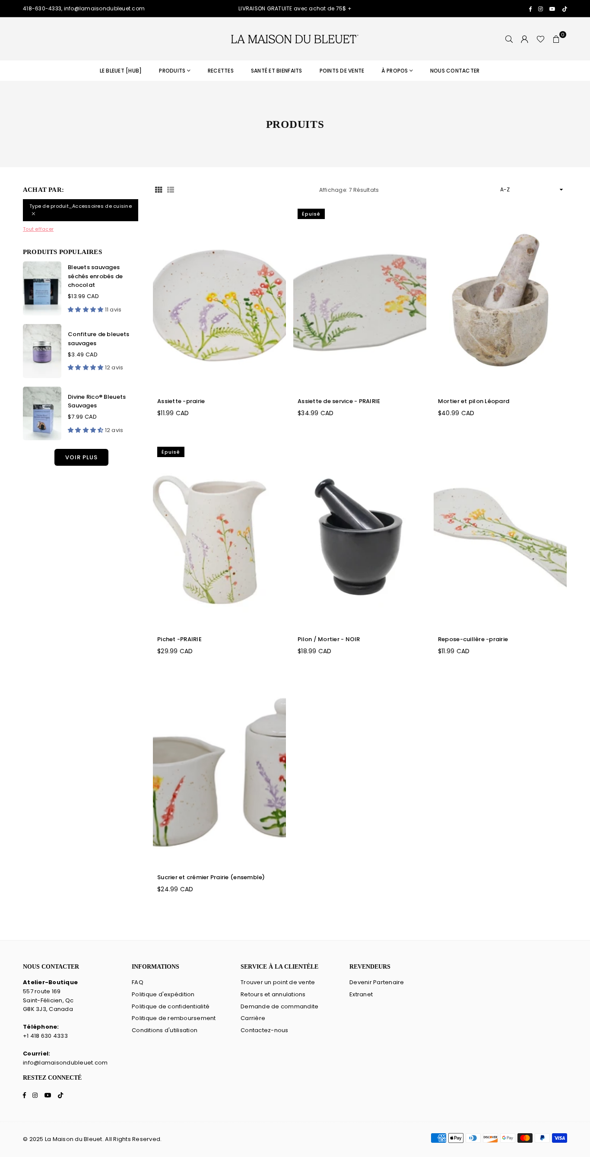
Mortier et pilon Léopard (473, 401)
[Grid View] (158, 190)
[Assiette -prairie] (219, 297)
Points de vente (342, 70)
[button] (556, 39)
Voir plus (81, 457)
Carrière (253, 1018)
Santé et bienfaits (276, 70)
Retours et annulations (273, 994)
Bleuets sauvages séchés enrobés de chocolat (95, 276)
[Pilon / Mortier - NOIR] (359, 535)
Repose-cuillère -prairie (473, 639)
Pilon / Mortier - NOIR (329, 639)
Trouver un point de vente (278, 982)
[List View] (171, 190)
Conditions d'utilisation (164, 1030)
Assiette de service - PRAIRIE (339, 401)
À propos (394, 70)
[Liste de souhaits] (541, 39)
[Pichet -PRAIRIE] (219, 535)
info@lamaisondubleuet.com (65, 1062)
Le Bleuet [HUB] (121, 70)
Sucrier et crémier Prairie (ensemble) (211, 877)
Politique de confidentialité (170, 1006)
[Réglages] (525, 39)
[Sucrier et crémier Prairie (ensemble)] (219, 773)
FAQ (137, 982)
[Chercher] (509, 39)
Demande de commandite (279, 1006)
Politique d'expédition (163, 994)
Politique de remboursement (174, 1018)
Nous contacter (455, 70)
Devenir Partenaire (376, 982)
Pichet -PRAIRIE (179, 639)
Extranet (361, 994)
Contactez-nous (265, 1030)
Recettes (221, 70)
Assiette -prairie (181, 401)
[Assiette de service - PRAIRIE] (359, 297)
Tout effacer (38, 229)
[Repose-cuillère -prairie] (500, 535)
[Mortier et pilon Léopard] (500, 297)
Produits (172, 70)
